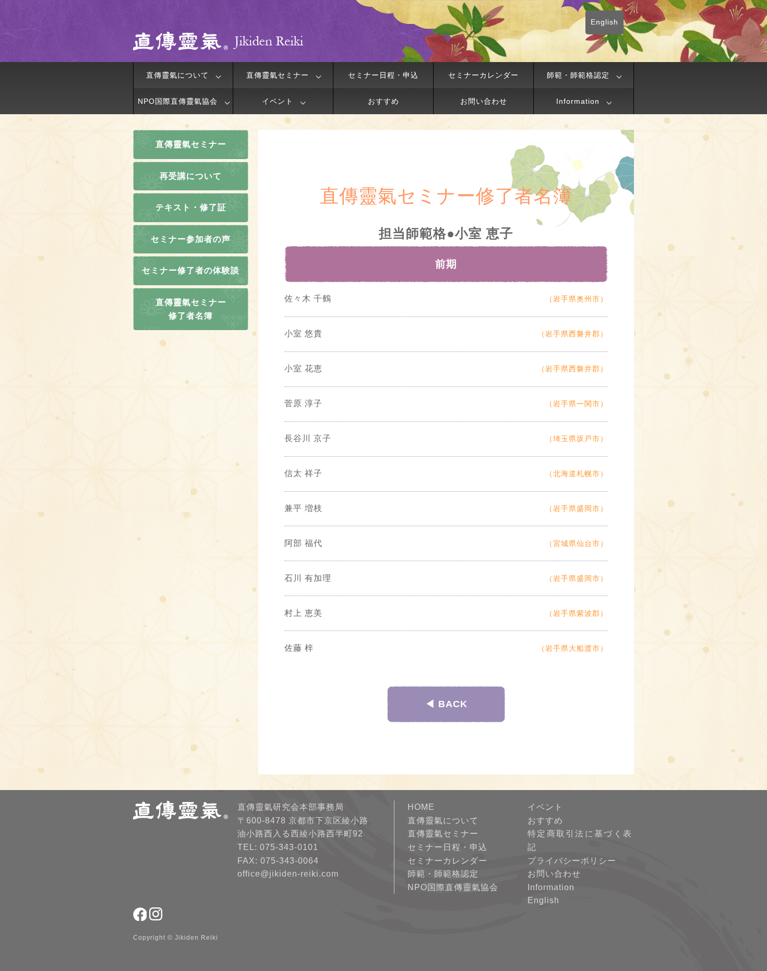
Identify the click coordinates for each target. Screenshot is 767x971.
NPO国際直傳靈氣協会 (178, 101)
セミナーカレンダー (483, 75)
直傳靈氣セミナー (277, 75)
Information (578, 101)
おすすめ (383, 101)
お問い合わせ (483, 101)
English (604, 22)
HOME (421, 807)
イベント (277, 101)
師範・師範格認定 (578, 75)
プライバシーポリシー (572, 860)
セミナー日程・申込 (383, 75)
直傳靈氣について (177, 75)
